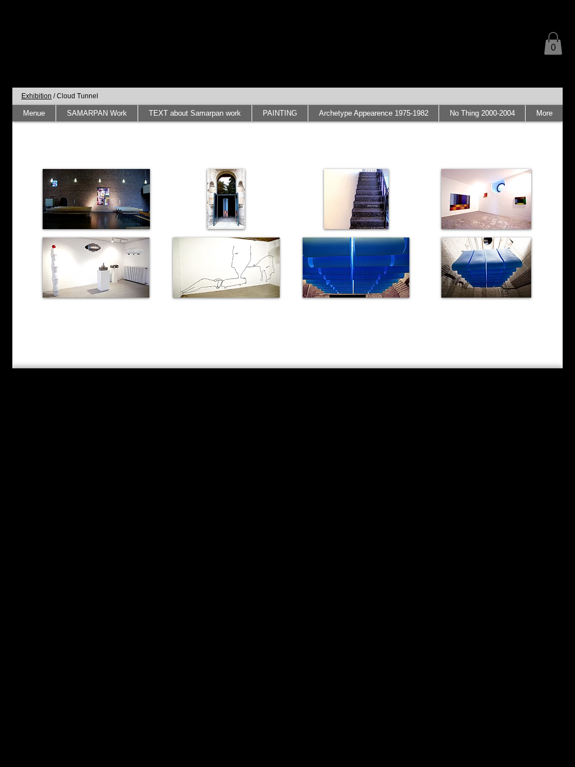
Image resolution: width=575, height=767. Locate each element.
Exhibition (36, 96)
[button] (553, 43)
